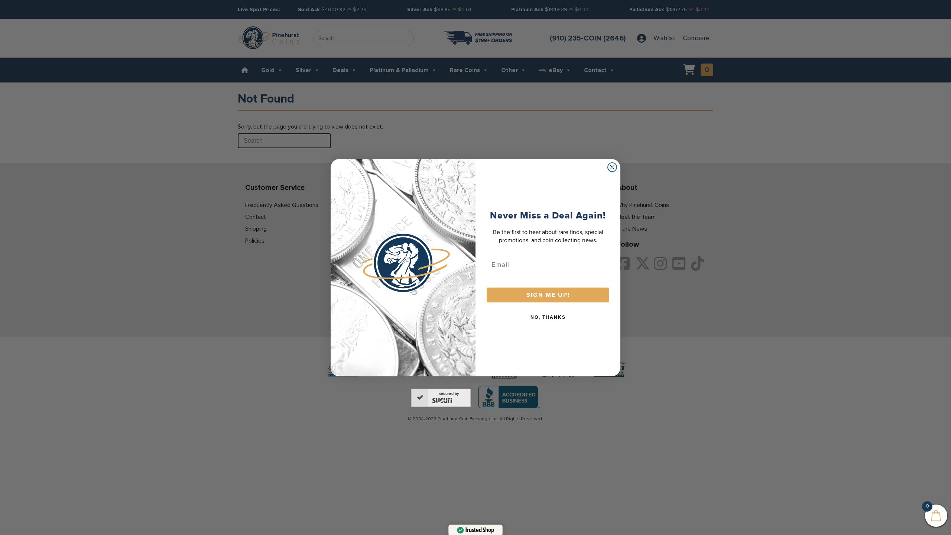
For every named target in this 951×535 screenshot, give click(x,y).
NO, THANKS (548, 317)
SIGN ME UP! (548, 295)
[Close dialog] (612, 167)
